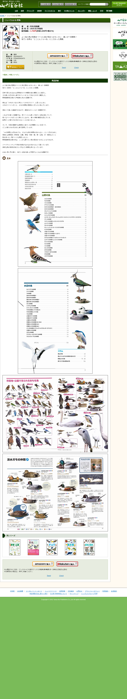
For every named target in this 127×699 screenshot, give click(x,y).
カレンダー (81, 11)
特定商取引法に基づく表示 (39, 594)
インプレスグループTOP (89, 594)
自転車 (39, 11)
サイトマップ (74, 594)
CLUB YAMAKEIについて (119, 4)
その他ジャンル (69, 11)
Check (76, 67)
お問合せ (79, 591)
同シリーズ (14, 75)
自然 (22, 11)
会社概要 (20, 591)
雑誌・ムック (92, 11)
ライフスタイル (50, 11)
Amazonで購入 (68, 57)
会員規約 (114, 591)
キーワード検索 (83, 4)
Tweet (64, 67)
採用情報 (62, 591)
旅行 (59, 11)
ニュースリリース (51, 591)
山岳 (16, 11)
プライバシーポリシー (92, 591)
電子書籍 (109, 11)
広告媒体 (71, 591)
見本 (5, 75)
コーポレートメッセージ (34, 591)
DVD (101, 11)
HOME (2, 16)
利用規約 (105, 591)
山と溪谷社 (11, 4)
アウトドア (30, 11)
